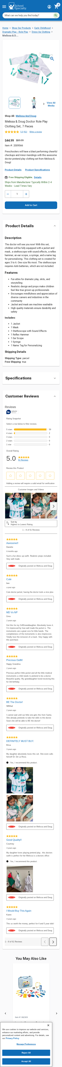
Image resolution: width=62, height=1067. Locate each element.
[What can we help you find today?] (55, 15)
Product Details (13, 169)
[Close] (48, 1025)
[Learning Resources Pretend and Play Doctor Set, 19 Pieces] (31, 989)
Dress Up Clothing (41, 32)
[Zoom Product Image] (52, 58)
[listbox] (24, 109)
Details (38, 177)
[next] (44, 104)
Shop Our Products (21, 28)
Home (5, 28)
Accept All (26, 1061)
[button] (49, 7)
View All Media (51, 104)
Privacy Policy (12, 1038)
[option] (14, 109)
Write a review (35, 132)
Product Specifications (37, 169)
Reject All (26, 1053)
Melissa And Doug (26, 116)
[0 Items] (56, 6)
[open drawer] (4, 6)
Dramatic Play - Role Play (15, 32)
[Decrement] (8, 194)
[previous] (5, 1014)
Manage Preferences (26, 1044)
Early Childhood (42, 28)
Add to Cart (31, 205)
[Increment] (26, 194)
